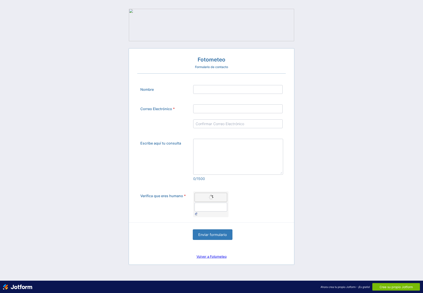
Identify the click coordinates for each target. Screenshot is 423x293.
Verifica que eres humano (163, 196)
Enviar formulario (212, 234)
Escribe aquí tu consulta (160, 143)
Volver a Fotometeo (212, 256)
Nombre (147, 89)
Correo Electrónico (157, 109)
